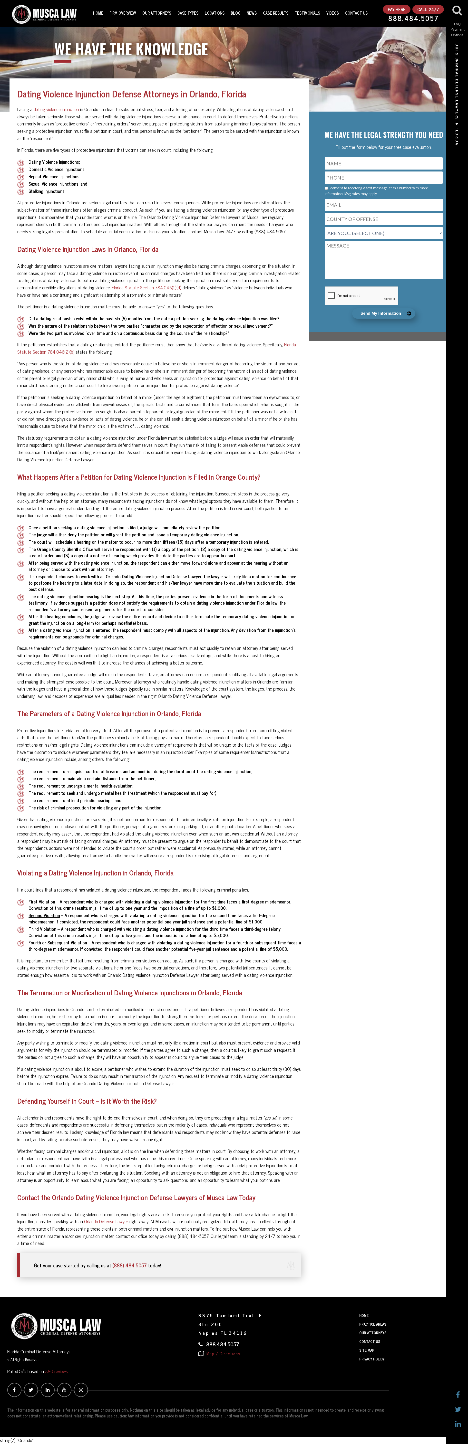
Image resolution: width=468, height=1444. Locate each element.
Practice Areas (372, 1324)
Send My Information (381, 313)
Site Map (366, 1350)
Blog (236, 13)
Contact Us (356, 13)
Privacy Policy (372, 1359)
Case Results (275, 13)
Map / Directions (223, 1353)
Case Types (187, 13)
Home (98, 13)
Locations (214, 13)
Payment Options (457, 31)
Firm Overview (122, 13)
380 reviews (56, 1371)
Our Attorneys (156, 13)
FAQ (457, 23)
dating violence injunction (56, 109)
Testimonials (307, 13)
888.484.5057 (413, 18)
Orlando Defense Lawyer (106, 1221)
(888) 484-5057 (129, 1265)
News (252, 13)
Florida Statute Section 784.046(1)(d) (146, 287)
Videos (332, 13)
